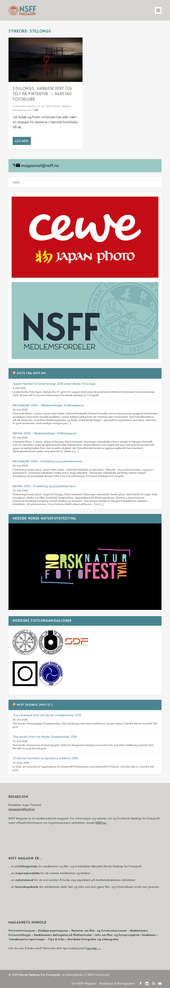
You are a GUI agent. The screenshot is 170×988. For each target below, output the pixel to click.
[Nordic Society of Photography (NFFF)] (25, 654)
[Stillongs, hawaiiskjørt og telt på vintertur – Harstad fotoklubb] (45, 60)
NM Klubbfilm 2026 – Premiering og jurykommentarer (48, 461)
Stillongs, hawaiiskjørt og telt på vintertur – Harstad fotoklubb (42, 94)
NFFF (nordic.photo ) (35, 705)
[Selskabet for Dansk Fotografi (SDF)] (76, 654)
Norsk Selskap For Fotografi (39, 975)
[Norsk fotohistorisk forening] (50, 654)
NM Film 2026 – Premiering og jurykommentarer (44, 486)
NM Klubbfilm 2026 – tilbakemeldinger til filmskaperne (48, 405)
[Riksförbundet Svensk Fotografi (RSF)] (50, 685)
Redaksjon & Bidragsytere (117, 983)
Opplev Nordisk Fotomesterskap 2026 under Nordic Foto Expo (54, 384)
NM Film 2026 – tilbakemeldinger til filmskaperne (45, 433)
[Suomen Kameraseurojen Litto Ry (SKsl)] (25, 685)
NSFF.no (100, 823)
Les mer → (94, 948)
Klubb (56, 106)
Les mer (21, 141)
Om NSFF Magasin (84, 983)
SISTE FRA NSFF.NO (31, 373)
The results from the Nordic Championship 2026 (45, 737)
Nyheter (66, 106)
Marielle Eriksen (25, 106)
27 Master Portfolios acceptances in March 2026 (45, 758)
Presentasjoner (22, 110)
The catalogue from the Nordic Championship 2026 (47, 715)
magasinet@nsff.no (40, 165)
